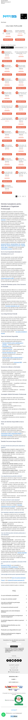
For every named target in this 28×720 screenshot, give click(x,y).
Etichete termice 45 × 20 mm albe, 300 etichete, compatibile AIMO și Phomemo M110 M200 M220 (7, 106)
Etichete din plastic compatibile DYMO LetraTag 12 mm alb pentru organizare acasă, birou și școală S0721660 (21, 66)
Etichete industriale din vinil (9, 352)
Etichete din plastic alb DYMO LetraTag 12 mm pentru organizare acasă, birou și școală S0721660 (21, 145)
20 (23, 196)
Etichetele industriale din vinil (12, 306)
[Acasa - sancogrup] (10, 16)
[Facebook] (7, 660)
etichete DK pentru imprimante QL (16, 580)
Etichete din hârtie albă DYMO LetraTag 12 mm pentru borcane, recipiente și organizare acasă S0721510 (7, 173)
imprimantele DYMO (6, 433)
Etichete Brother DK (7, 349)
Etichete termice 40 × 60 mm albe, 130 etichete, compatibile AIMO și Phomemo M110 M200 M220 (21, 93)
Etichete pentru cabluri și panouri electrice (12, 357)
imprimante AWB (18, 362)
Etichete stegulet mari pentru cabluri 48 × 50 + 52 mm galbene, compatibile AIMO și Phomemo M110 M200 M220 (21, 173)
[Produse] (22, 15)
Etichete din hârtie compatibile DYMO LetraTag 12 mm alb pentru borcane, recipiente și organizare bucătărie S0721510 (7, 93)
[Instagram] (20, 660)
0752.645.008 (5, 0)
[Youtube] (13, 660)
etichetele (3, 219)
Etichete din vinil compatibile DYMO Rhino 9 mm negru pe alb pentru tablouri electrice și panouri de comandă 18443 (7, 159)
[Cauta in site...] (22, 20)
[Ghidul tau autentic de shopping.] (14, 710)
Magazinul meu (13, 676)
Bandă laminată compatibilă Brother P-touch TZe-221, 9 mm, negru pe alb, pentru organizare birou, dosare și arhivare (7, 79)
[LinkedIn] (15, 660)
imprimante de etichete (6, 248)
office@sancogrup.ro (6, 2)
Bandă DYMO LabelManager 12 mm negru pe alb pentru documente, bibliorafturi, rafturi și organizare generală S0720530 (21, 159)
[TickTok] (18, 660)
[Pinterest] (10, 660)
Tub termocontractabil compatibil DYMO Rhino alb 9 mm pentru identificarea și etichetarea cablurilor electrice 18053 (7, 118)
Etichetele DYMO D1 (6, 565)
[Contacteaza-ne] (22, 17)
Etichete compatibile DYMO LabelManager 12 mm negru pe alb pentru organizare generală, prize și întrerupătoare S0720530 (20, 31)
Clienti (13, 679)
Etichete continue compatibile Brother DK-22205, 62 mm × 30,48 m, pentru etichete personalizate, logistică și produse (8, 31)
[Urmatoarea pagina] (25, 196)
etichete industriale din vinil (13, 245)
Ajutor (3, 3)
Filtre (8, 47)
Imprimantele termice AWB (7, 278)
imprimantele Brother (16, 433)
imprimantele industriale (7, 435)
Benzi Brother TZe (6, 346)
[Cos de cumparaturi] (25, 17)
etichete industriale (22, 552)
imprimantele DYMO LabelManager (9, 567)
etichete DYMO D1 (5, 244)
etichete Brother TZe (15, 244)
